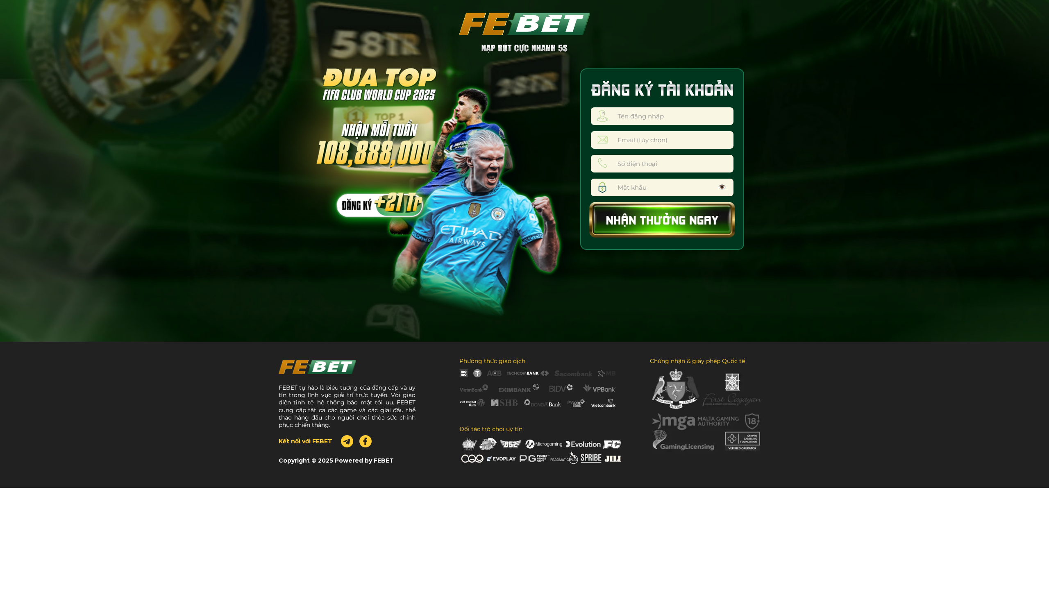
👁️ (722, 187)
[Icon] (365, 441)
